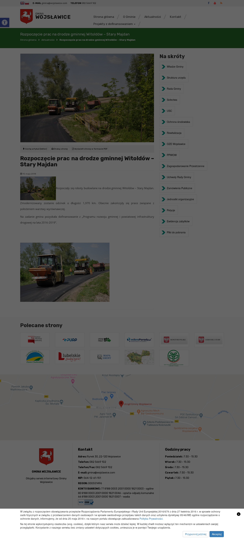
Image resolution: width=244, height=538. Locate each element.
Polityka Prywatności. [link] (151, 518)
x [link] (238, 514)
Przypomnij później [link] (195, 534)
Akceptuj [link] (216, 534)
